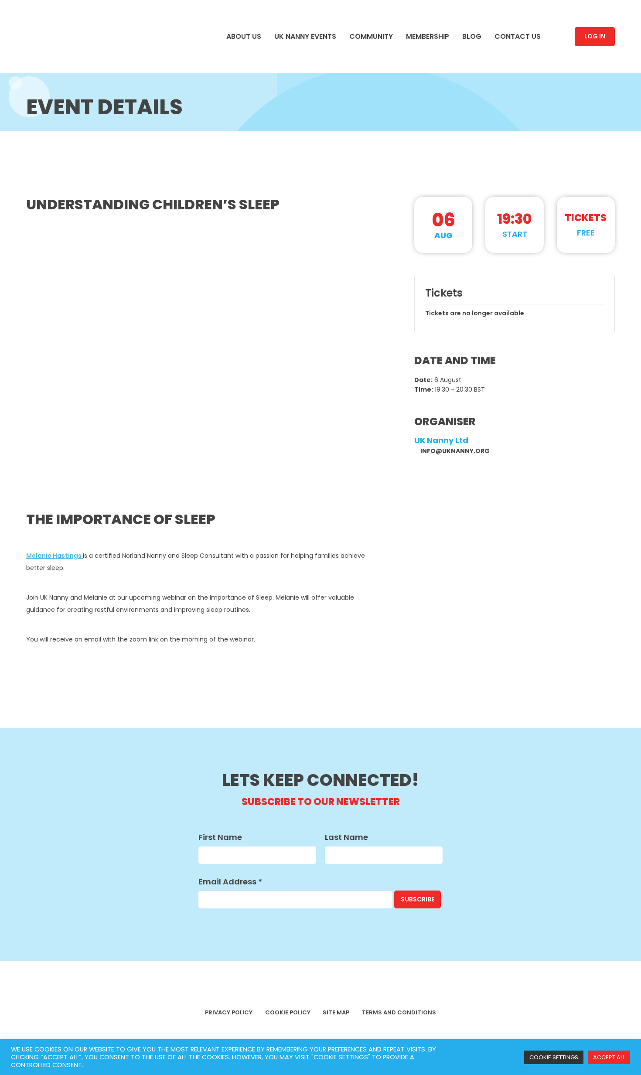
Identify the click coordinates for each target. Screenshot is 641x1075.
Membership (57, 194)
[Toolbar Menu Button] (26, 24)
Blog (42, 213)
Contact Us (56, 233)
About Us (51, 134)
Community (55, 174)
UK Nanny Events (68, 154)
